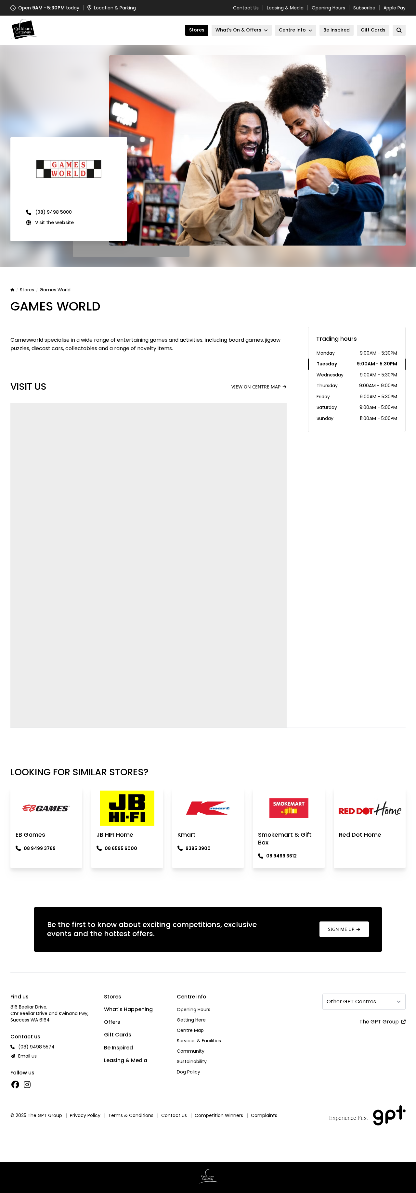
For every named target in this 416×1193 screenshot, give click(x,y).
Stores (27, 290)
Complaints (264, 1115)
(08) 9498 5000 (53, 212)
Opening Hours (328, 8)
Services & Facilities (199, 1040)
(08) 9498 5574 (36, 1047)
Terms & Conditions (130, 1115)
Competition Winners (219, 1115)
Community (190, 1051)
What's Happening (128, 1009)
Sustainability (192, 1061)
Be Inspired (118, 1048)
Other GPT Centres (351, 1001)
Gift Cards (117, 1035)
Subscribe (364, 8)
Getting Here (191, 1020)
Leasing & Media (285, 8)
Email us (27, 1056)
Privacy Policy (85, 1115)
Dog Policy (188, 1072)
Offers (112, 1022)
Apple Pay (395, 8)
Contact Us (246, 8)
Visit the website (54, 222)
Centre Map (190, 1030)
